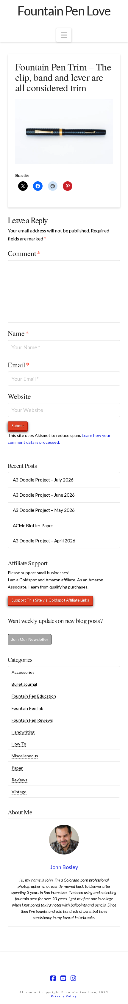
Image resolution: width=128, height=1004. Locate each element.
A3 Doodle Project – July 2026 (43, 479)
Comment (24, 253)
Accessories (23, 672)
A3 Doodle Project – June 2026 (44, 495)
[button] (63, 35)
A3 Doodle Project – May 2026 (44, 510)
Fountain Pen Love (64, 10)
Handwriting (23, 731)
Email (18, 364)
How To (19, 743)
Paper (17, 767)
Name (18, 333)
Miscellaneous (25, 755)
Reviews (19, 779)
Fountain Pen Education (34, 695)
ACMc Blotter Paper (33, 525)
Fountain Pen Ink (27, 708)
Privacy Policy (64, 996)
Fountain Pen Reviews (32, 720)
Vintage (19, 791)
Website (19, 396)
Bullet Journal (24, 684)
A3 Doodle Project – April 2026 (44, 540)
